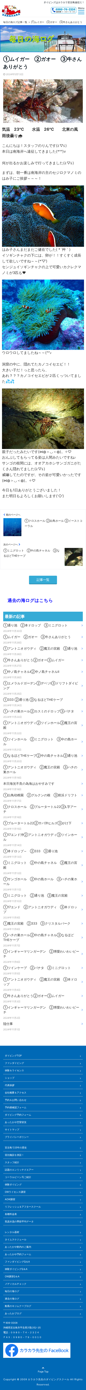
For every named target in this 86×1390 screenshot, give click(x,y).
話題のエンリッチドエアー (19, 1169)
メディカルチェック (15, 1283)
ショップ (9, 1077)
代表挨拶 (9, 1085)
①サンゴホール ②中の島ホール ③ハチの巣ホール (40, 881)
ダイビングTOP (13, 1055)
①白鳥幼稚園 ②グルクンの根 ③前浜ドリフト (40, 795)
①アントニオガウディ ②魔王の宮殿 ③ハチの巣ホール (40, 769)
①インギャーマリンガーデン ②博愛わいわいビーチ (41, 953)
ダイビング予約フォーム (18, 1114)
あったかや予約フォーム (18, 1254)
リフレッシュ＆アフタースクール (23, 1206)
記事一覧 (43, 580)
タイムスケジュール (15, 1239)
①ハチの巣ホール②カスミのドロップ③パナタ (38, 711)
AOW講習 (10, 1199)
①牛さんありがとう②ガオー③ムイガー (33, 660)
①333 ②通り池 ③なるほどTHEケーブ (33, 700)
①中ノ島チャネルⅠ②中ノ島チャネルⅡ (31, 672)
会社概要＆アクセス (15, 1092)
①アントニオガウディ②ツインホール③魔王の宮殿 (40, 725)
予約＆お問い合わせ (15, 1099)
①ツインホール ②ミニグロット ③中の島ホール (40, 741)
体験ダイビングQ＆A (16, 1269)
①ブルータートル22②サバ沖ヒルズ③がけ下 (37, 823)
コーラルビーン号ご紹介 (18, 1177)
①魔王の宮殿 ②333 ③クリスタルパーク (36, 923)
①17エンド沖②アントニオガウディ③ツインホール (40, 837)
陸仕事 (8, 1024)
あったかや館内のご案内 (18, 1246)
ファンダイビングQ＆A (17, 1261)
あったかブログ (13, 1313)
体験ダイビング (13, 1184)
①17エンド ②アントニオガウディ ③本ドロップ (40, 909)
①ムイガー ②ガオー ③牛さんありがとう (37, 637)
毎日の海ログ (12, 1291)
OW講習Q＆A (12, 1276)
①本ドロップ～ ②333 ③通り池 (30, 851)
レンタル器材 (12, 1232)
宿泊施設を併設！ (14, 1154)
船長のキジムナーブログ (18, 1305)
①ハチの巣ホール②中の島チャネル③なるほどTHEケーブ (38, 937)
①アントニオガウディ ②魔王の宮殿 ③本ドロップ (40, 981)
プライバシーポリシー (17, 1136)
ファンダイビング (14, 1062)
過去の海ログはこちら (28, 600)
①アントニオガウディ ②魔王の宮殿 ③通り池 (40, 648)
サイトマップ (12, 1129)
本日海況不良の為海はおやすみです (28, 784)
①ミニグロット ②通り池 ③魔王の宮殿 (35, 895)
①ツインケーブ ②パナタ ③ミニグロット (37, 968)
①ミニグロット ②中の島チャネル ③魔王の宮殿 (40, 865)
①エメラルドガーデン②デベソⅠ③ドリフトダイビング (40, 685)
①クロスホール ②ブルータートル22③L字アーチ (40, 809)
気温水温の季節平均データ (19, 1221)
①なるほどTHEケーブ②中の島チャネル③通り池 (40, 756)
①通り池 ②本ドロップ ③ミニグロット (35, 625)
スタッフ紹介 (12, 1162)
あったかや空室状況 (15, 1122)
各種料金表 (11, 1214)
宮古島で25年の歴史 (16, 1147)
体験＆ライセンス (14, 1070)
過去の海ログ (12, 1298)
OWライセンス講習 (15, 1191)
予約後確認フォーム (15, 1107)
